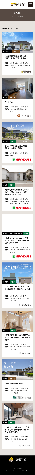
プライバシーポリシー (17, 472)
